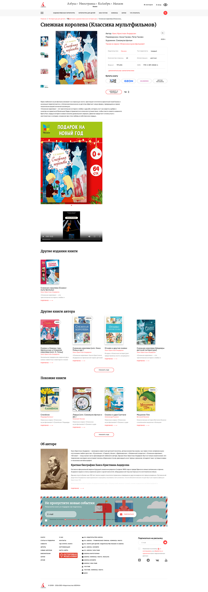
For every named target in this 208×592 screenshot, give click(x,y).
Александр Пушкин (112, 417)
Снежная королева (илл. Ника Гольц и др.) (87, 349)
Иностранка (87, 3)
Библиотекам (46, 553)
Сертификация (64, 547)
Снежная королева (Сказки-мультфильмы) (54, 289)
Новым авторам (46, 550)
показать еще (104, 370)
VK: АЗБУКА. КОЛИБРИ (91, 547)
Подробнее (45, 300)
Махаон (118, 3)
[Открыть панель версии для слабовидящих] (165, 5)
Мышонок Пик (143, 415)
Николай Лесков (79, 419)
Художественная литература (64, 13)
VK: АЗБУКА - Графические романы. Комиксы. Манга (103, 540)
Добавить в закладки (114, 92)
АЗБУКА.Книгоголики (91, 553)
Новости (44, 544)
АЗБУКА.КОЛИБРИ (90, 560)
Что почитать (135, 13)
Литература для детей (87, 13)
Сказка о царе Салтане (115, 415)
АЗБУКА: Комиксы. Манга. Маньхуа (96, 557)
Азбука (71, 3)
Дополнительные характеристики (121, 70)
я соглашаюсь (72, 519)
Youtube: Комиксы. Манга (93, 570)
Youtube (87, 566)
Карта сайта (63, 550)
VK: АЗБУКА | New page (92, 550)
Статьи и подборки (48, 540)
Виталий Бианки (143, 417)
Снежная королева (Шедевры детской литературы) (150, 349)
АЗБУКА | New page (90, 563)
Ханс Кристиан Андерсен (124, 33)
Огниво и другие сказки (116, 348)
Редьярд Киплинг (47, 417)
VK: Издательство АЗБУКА (93, 537)
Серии (124, 13)
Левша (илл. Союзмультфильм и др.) (87, 416)
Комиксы (114, 13)
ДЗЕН (86, 573)
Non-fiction (103, 13)
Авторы (43, 547)
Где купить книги (65, 544)
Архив (43, 560)
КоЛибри (104, 3)
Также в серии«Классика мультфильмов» (125, 44)
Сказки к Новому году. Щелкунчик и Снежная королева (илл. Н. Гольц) (52, 350)
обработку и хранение (88, 519)
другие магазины (160, 81)
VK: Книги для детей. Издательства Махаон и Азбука (104, 544)
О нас (61, 537)
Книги (95, 6)
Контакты (62, 540)
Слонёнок (45, 415)
